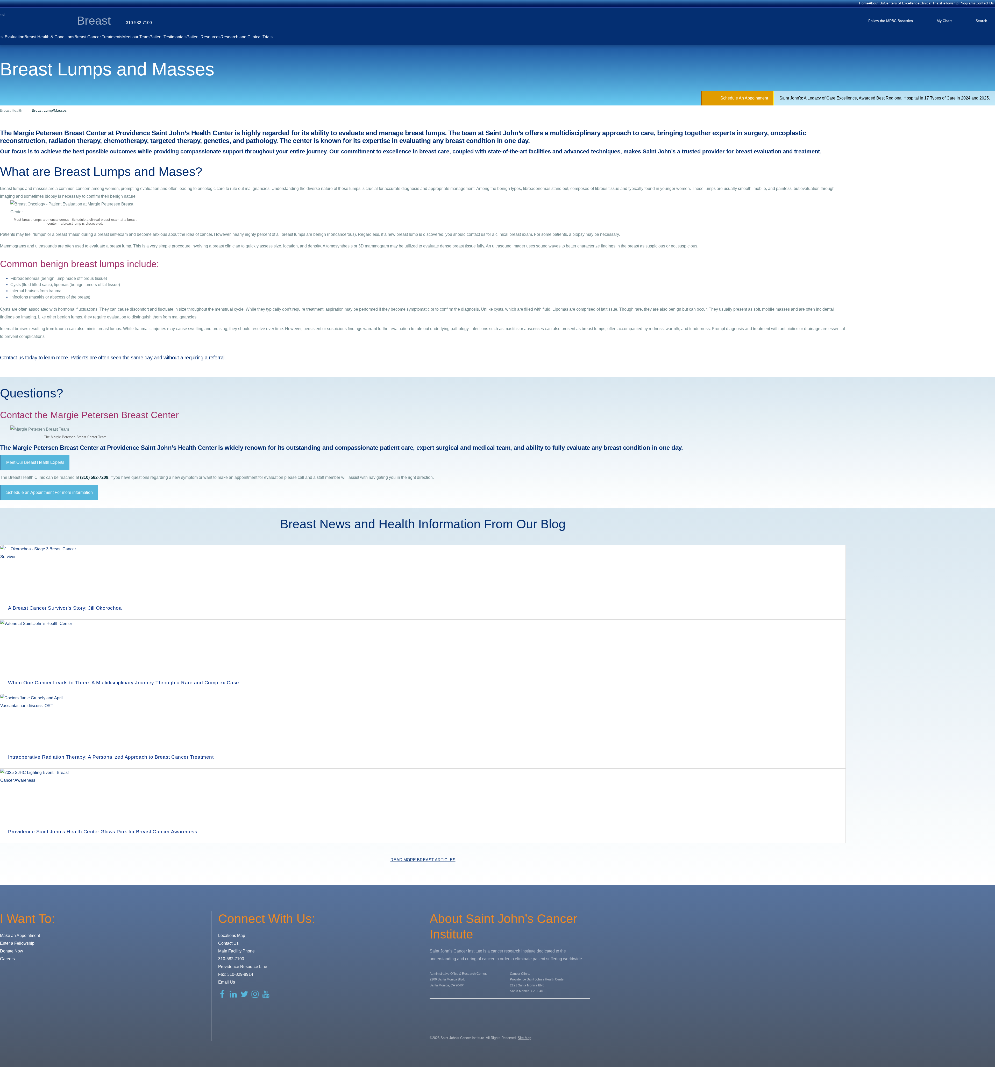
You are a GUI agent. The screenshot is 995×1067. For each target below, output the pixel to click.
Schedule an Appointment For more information (49, 492)
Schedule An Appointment (744, 98)
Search (981, 21)
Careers (7, 959)
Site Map (524, 1038)
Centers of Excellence (902, 3)
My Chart (944, 21)
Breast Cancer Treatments (98, 37)
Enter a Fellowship (17, 943)
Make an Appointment (20, 935)
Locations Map (231, 935)
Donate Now (11, 951)
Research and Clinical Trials (247, 37)
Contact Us (985, 3)
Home (864, 3)
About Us (876, 3)
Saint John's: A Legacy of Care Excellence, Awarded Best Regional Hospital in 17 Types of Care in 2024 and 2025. (884, 98)
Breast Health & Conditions (49, 37)
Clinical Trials (930, 3)
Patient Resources (204, 37)
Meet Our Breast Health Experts (35, 462)
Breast (94, 20)
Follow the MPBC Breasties (890, 21)
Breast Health (11, 110)
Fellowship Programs (958, 3)
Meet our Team (136, 37)
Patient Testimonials (168, 37)
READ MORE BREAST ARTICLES (423, 860)
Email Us (226, 982)
